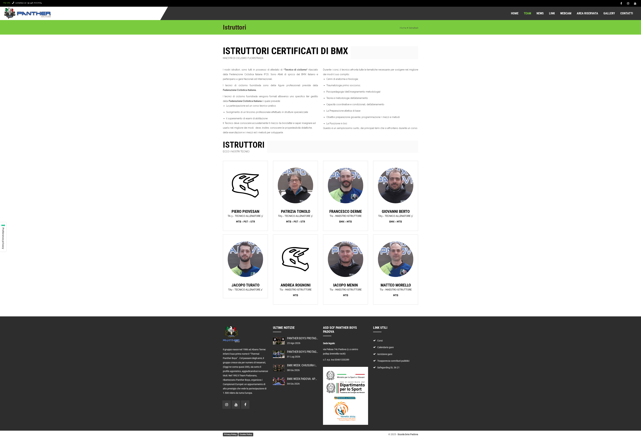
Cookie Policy (246, 434)
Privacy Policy (230, 434)
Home (403, 28)
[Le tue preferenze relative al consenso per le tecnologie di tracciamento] (3, 237)
